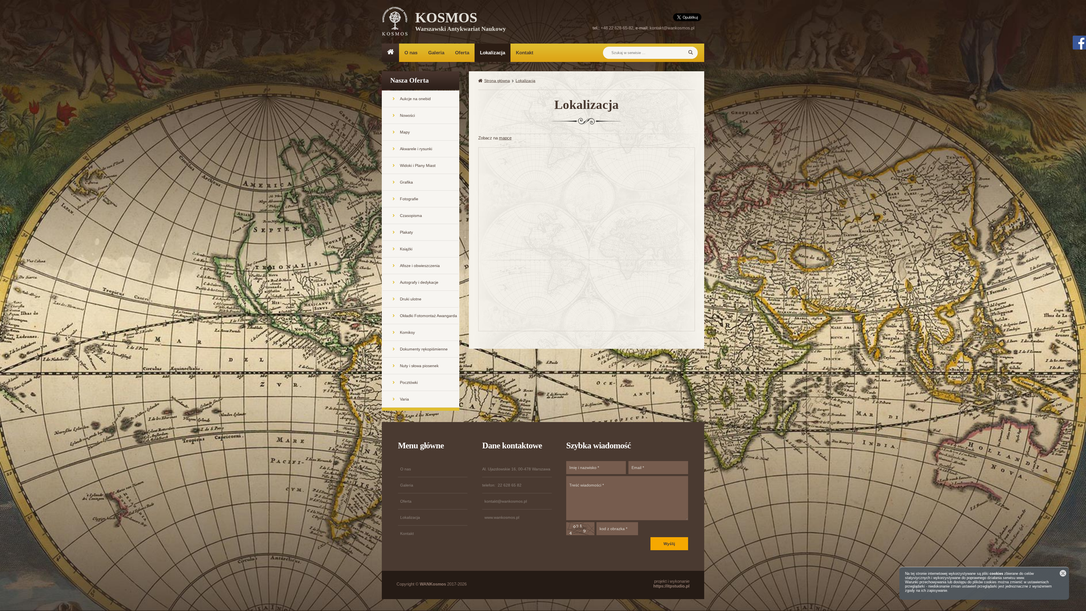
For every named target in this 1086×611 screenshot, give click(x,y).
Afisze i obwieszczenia (420, 265)
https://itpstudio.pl (671, 586)
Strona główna (497, 80)
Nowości (407, 115)
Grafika (406, 182)
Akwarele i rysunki (416, 149)
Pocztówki (409, 382)
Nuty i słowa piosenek (419, 365)
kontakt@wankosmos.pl (672, 27)
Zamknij (1063, 573)
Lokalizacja (492, 52)
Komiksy (407, 332)
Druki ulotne (410, 299)
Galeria (436, 52)
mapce (505, 137)
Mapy (405, 132)
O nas (410, 52)
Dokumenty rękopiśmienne (424, 349)
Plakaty (406, 232)
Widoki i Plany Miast (418, 165)
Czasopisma (411, 215)
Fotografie (409, 199)
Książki (406, 249)
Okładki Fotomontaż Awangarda (428, 315)
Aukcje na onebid (415, 98)
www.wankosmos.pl (501, 517)
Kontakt (524, 52)
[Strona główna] (481, 81)
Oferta (462, 52)
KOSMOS (460, 22)
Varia (404, 399)
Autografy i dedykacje (419, 282)
